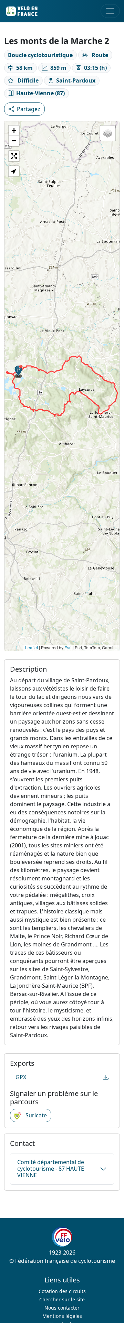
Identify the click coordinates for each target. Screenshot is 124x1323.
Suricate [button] (35, 1115)
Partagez (66, 109)
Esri (68, 647)
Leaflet (31, 647)
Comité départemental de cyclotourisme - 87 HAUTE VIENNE (50, 1168)
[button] (18, 371)
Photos (26, 109)
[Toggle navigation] (110, 11)
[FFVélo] (62, 1236)
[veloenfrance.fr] (21, 11)
